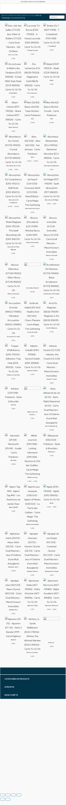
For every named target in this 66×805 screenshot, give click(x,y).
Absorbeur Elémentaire (51, 165)
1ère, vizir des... (13, 54)
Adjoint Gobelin (32, 370)
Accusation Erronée (13, 336)
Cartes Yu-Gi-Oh (28, 15)
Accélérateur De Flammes (52, 294)
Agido (52, 503)
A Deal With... (13, 93)
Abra (32, 157)
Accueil (5, 15)
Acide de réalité (32, 332)
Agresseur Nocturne (51, 605)
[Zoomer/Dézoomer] (2, 795)
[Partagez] (13, 795)
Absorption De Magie (51, 200)
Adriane (13, 405)
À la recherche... (32, 93)
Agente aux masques (32, 524)
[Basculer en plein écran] (7, 795)
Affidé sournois (32, 477)
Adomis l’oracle (52, 379)
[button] (2, 8)
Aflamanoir (51, 452)
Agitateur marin (13, 567)
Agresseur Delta (32, 605)
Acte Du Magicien (51, 328)
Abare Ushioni (13, 127)
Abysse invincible (51, 255)
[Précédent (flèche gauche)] (2, 799)
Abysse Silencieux (13, 294)
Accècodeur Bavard (32, 288)
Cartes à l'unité (15, 15)
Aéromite (13, 460)
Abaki (52, 80)
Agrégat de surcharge (51, 571)
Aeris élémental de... (51, 426)
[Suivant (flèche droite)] (7, 799)
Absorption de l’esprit (32, 208)
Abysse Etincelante (32, 242)
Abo (32, 119)
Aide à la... (51, 642)
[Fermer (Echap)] (18, 795)
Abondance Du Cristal (13, 165)
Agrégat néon (13, 609)
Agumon (13, 640)
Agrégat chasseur (32, 571)
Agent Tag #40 (13, 507)
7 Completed (52, 46)
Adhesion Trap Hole (13, 375)
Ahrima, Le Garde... (32, 652)
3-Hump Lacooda (32, 50)
